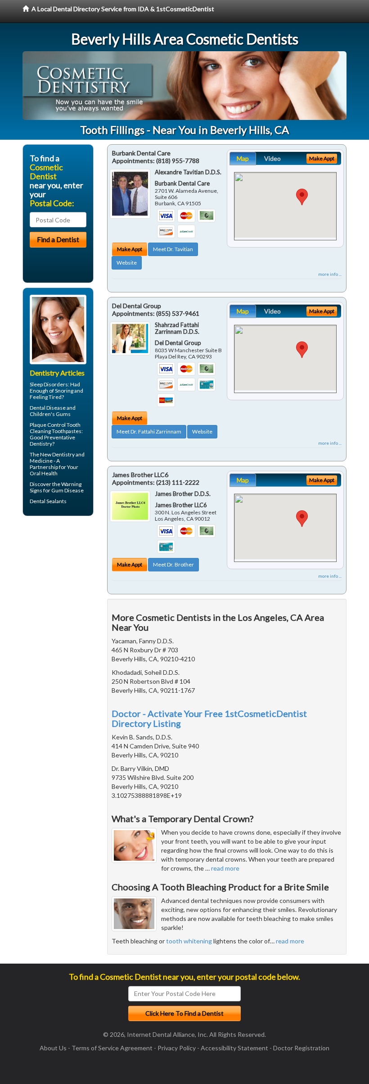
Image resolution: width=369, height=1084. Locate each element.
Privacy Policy (177, 1048)
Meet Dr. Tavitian (173, 249)
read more (225, 868)
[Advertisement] (68, 592)
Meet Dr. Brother (173, 564)
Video (272, 158)
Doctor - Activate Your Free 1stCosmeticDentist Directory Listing (209, 718)
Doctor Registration (301, 1048)
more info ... (330, 274)
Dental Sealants (48, 501)
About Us (53, 1048)
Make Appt (129, 249)
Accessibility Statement (234, 1048)
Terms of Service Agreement (112, 1048)
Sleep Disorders (49, 384)
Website (127, 262)
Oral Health (44, 473)
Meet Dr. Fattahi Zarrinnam (149, 431)
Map (243, 158)
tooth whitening (189, 941)
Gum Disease (67, 490)
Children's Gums (50, 414)
